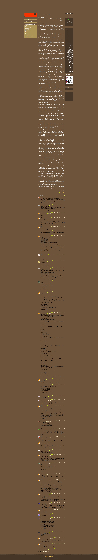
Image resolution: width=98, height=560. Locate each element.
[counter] (67, 88)
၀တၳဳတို (26, 25)
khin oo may (49, 213)
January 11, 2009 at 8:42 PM (59, 479)
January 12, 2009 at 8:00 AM (59, 509)
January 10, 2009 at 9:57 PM (59, 312)
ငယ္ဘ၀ (25, 31)
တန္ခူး (51, 480)
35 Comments (62, 192)
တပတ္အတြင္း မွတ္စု (70, 71)
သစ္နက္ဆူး (50, 518)
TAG (25, 26)
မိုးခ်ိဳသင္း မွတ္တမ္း (49, 556)
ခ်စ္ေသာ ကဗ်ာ (27, 30)
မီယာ (51, 429)
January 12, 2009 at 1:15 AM (59, 493)
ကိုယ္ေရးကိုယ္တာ (27, 27)
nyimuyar (51, 538)
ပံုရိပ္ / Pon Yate (49, 474)
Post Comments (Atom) (45, 551)
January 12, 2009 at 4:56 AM (59, 502)
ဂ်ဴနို (51, 544)
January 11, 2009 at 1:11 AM (59, 405)
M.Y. (50, 494)
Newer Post (39, 549)
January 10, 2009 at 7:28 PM (59, 254)
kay (50, 227)
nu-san (50, 455)
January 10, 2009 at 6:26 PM (59, 217)
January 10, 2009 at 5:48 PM (59, 204)
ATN (50, 450)
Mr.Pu (50, 532)
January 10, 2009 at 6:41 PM (59, 226)
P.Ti (50, 205)
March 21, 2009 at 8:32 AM (59, 543)
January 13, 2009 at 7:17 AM (59, 531)
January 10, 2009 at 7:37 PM (59, 267)
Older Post (46, 549)
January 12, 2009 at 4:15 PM (59, 517)
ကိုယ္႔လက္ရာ (69, 43)
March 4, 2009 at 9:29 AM (60, 537)
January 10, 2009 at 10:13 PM (59, 384)
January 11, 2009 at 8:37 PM (59, 473)
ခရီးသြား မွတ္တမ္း (27, 28)
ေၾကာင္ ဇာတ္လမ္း (47, 14)
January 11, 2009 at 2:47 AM (59, 428)
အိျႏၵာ (50, 463)
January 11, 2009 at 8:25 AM (59, 436)
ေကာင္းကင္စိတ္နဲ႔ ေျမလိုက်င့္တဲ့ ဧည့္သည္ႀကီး (70, 61)
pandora (50, 510)
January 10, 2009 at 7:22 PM (59, 235)
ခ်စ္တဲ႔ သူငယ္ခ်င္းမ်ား (28, 29)
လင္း (51, 437)
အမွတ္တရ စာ (26, 35)
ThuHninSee (49, 261)
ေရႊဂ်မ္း (62, 197)
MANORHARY (49, 421)
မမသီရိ (50, 396)
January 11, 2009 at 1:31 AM (59, 420)
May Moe (50, 503)
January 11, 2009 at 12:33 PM (59, 454)
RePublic (49, 400)
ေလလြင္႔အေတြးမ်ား (28, 36)
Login (70, 13)
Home (43, 549)
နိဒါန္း (26, 32)
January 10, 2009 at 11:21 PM (59, 399)
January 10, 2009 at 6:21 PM (59, 212)
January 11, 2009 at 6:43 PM (59, 462)
